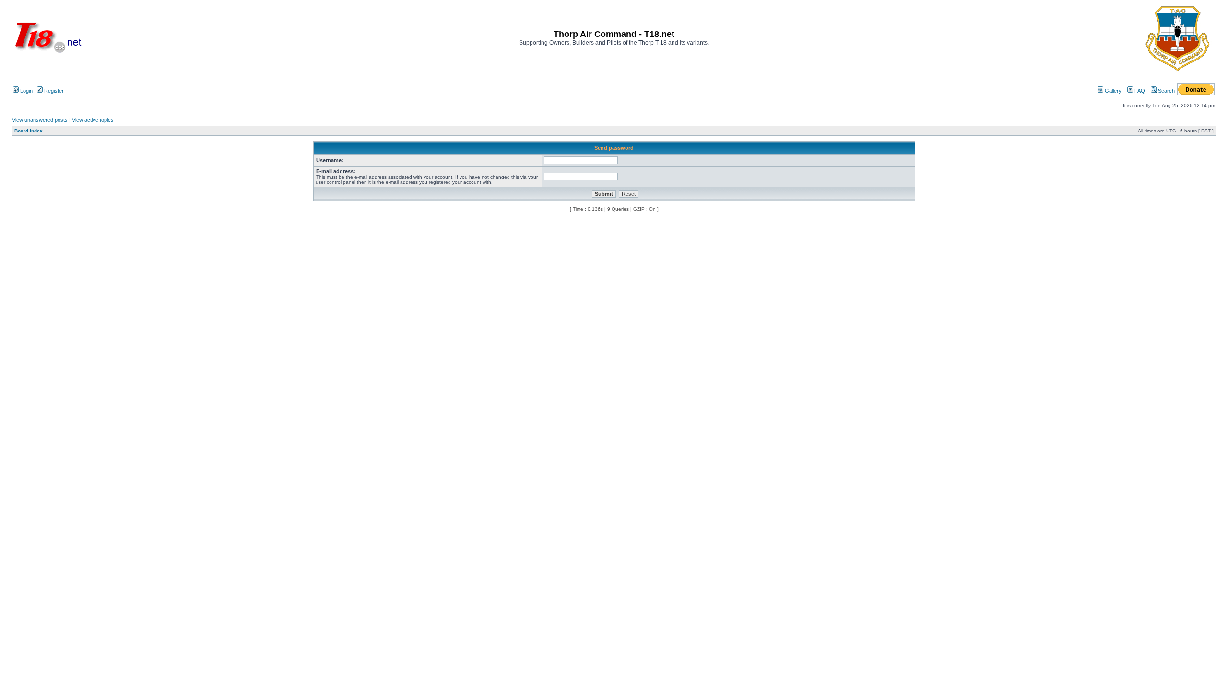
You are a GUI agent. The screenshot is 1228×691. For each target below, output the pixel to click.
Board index (28, 130)
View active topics (93, 120)
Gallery (1112, 91)
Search (1166, 91)
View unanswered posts (40, 120)
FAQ (1139, 91)
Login (26, 91)
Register (53, 91)
